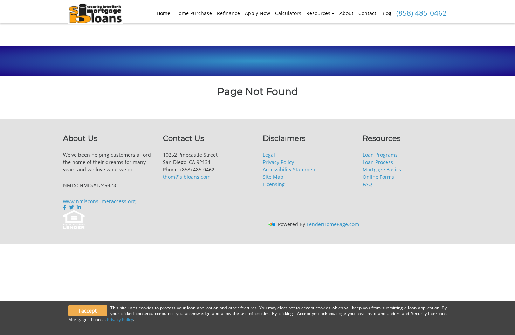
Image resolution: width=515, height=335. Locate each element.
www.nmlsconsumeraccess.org (99, 201)
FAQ (367, 184)
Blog (386, 13)
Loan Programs (380, 154)
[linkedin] (78, 207)
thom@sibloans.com (187, 176)
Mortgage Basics (382, 169)
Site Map (273, 176)
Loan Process (378, 162)
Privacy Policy (278, 162)
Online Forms (378, 176)
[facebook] (65, 207)
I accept (87, 310)
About (346, 13)
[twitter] (71, 207)
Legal (269, 154)
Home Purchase (193, 13)
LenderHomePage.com (333, 224)
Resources (318, 13)
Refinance (228, 13)
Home (163, 13)
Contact (367, 13)
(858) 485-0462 (421, 13)
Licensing (274, 184)
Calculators (288, 13)
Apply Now (257, 13)
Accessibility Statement (290, 169)
